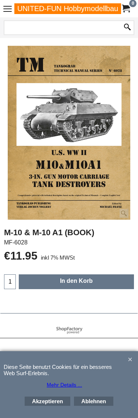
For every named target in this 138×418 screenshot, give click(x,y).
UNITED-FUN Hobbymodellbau (67, 8)
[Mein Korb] (125, 8)
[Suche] (127, 28)
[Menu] (7, 9)
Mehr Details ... (64, 385)
